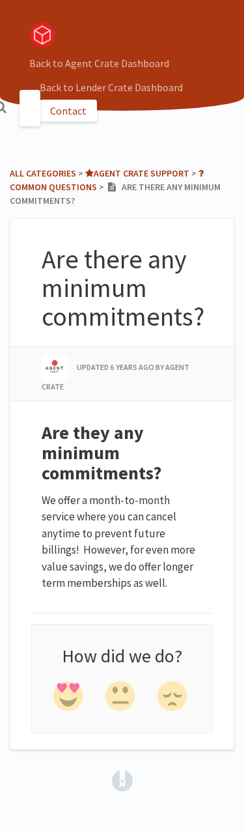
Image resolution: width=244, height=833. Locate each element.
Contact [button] (68, 110)
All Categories (43, 173)
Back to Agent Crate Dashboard (99, 63)
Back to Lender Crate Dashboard (111, 87)
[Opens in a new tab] (122, 779)
